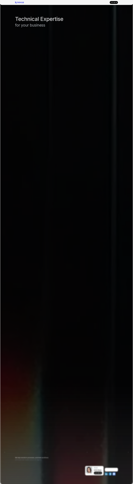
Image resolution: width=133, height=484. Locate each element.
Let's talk (113, 2)
